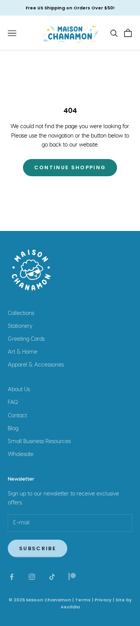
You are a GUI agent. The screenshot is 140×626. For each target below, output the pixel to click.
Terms (83, 600)
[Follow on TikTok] (52, 577)
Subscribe (37, 548)
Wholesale (20, 454)
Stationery (20, 326)
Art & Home (22, 352)
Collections (21, 313)
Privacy (103, 600)
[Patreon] (72, 576)
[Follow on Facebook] (12, 577)
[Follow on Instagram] (32, 577)
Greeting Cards (26, 339)
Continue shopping (70, 167)
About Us (19, 389)
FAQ (13, 402)
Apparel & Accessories (36, 365)
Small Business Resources (39, 441)
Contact (17, 416)
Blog (13, 428)
